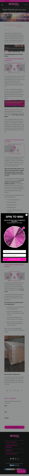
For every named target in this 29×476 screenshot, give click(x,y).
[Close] (26, 214)
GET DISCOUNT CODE (14, 259)
